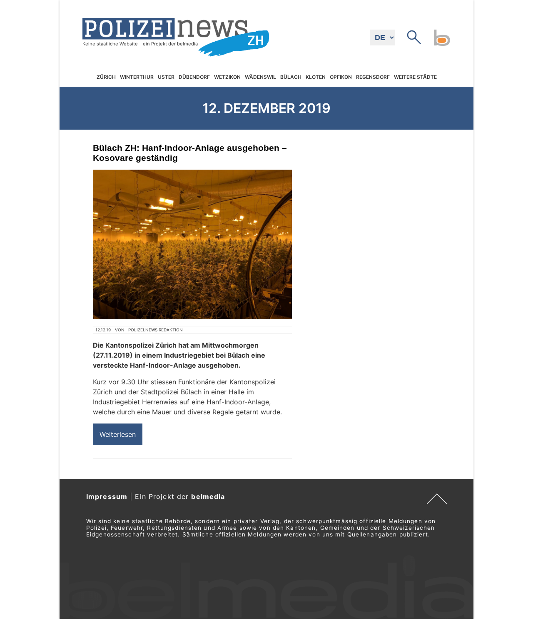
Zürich (106, 77)
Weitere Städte (415, 77)
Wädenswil (260, 77)
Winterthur (137, 77)
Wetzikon (227, 77)
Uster (166, 77)
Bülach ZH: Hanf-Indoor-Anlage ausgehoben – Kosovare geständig (190, 153)
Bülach (290, 77)
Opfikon (341, 77)
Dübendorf (194, 77)
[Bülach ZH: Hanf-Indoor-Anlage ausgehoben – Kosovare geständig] (192, 244)
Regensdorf (373, 77)
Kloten (316, 77)
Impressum (106, 496)
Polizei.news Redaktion (155, 329)
